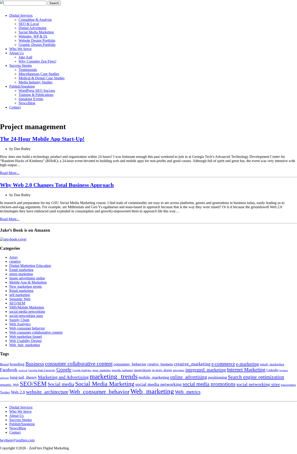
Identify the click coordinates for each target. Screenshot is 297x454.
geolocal (22, 370)
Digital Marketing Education (30, 266)
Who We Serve (20, 49)
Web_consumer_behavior (99, 391)
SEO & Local (29, 24)
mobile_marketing (154, 377)
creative (15, 261)
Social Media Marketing (36, 32)
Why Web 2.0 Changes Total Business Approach (57, 185)
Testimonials (28, 70)
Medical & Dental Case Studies (42, 78)
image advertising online (27, 278)
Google (63, 369)
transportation (288, 385)
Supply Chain (19, 320)
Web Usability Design (25, 341)
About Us (16, 53)
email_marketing (272, 364)
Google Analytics (81, 370)
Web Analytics (20, 324)
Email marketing (21, 270)
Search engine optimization (256, 377)
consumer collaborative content (79, 364)
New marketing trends (25, 286)
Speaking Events (31, 99)
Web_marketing (152, 391)
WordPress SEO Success (37, 91)
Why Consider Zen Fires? (37, 61)
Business (35, 364)
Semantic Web (19, 299)
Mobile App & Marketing (28, 282)
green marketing (21, 274)
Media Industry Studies (35, 82)
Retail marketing (21, 291)
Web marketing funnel (25, 337)
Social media (61, 384)
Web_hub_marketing (24, 345)
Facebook (8, 369)
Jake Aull (25, 57)
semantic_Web (9, 385)
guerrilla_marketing (122, 370)
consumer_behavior (129, 364)
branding (17, 364)
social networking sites (258, 384)
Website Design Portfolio (37, 40)
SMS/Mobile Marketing (26, 307)
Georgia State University (41, 370)
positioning (217, 377)
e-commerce (223, 363)
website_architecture (47, 392)
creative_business (160, 364)
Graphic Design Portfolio (37, 45)
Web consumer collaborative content (35, 332)
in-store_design (162, 370)
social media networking (27, 311)
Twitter (5, 392)
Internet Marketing (246, 369)
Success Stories (20, 65)
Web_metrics (187, 391)
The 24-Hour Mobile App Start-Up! (42, 139)
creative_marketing (192, 363)
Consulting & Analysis (35, 20)
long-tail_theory (23, 377)
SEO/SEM (17, 303)
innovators (178, 370)
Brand (4, 364)
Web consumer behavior (27, 328)
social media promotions (209, 384)
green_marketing (101, 370)
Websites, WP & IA (33, 36)
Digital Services (20, 15)
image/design (142, 370)
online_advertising (188, 377)
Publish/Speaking (22, 86)
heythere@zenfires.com (17, 440)
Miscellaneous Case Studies (39, 74)
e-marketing (247, 363)
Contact (15, 107)
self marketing (19, 295)
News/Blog (27, 103)
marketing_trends (114, 376)
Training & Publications (36, 95)
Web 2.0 (18, 392)
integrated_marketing (205, 369)
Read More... (9, 173)
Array (13, 257)
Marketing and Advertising (63, 377)
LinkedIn (272, 370)
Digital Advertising (32, 28)
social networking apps (26, 316)
